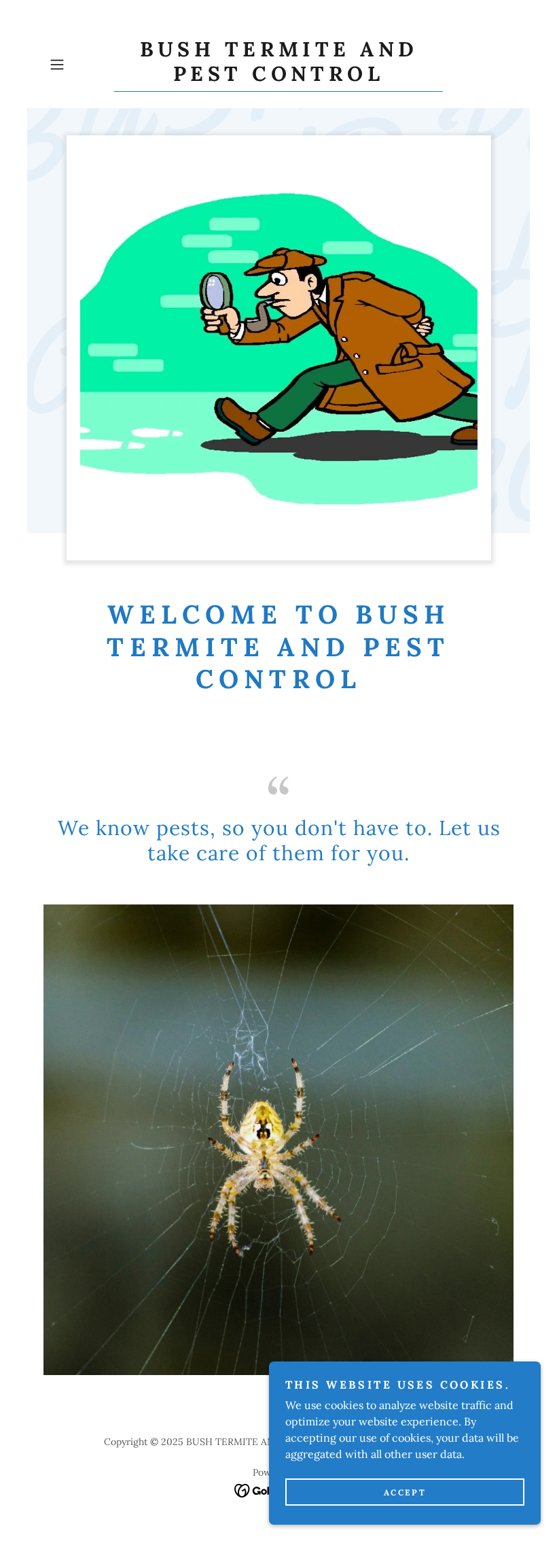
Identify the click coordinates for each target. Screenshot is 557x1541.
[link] (278, 77)
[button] (78, 64)
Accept (405, 1492)
